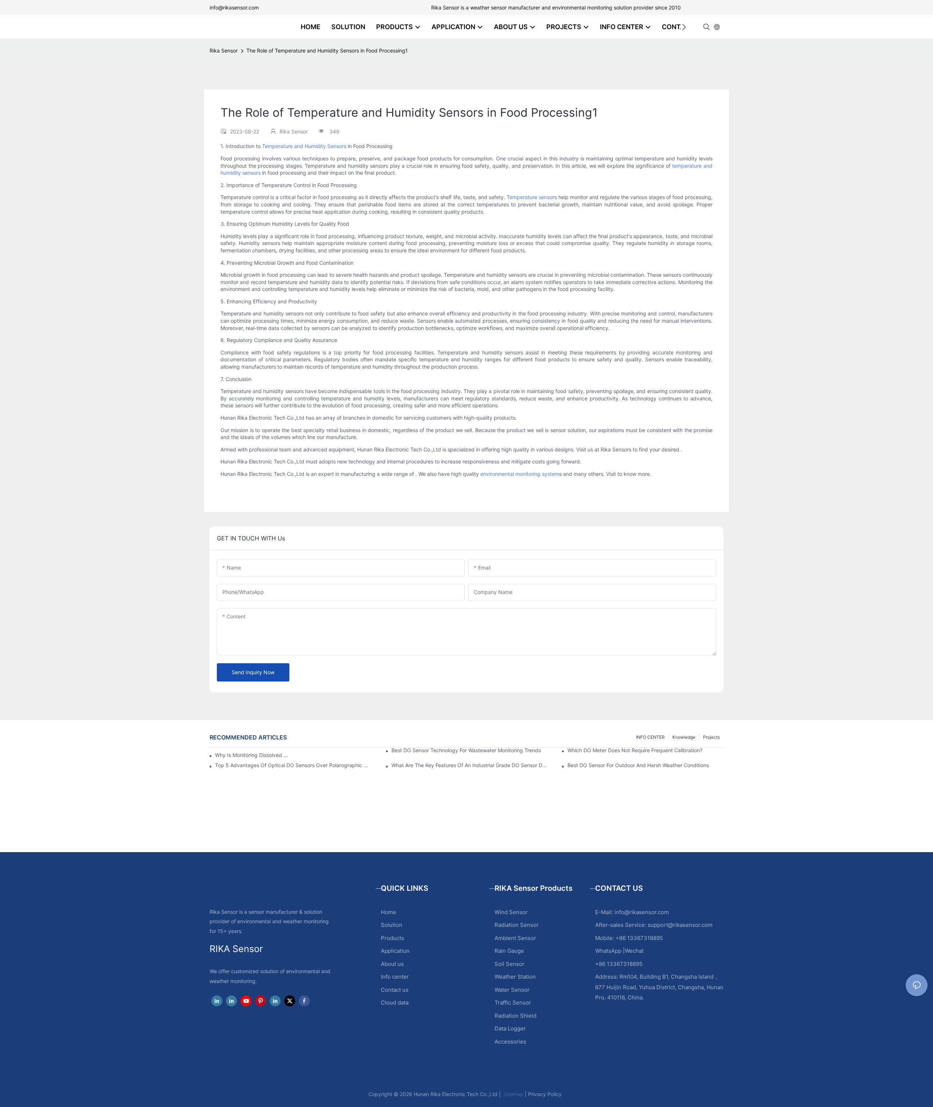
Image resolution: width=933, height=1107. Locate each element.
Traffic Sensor (513, 1002)
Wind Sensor (511, 912)
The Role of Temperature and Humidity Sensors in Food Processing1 (327, 50)
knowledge (683, 737)
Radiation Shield (515, 1015)
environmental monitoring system (519, 474)
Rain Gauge (509, 950)
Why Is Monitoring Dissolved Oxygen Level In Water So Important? (253, 755)
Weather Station (515, 976)
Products (392, 938)
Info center (395, 976)
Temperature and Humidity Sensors (304, 146)
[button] (684, 27)
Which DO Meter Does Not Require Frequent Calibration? (634, 750)
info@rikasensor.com (234, 7)
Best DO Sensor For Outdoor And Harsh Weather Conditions (638, 765)
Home (388, 912)
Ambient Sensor (515, 938)
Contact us (395, 989)
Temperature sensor (530, 197)
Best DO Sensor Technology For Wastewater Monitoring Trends (466, 750)
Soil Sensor (509, 963)
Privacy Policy (545, 1094)
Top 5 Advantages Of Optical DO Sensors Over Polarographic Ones (293, 765)
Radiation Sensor (517, 924)
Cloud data (395, 1002)
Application (395, 950)
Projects (711, 737)
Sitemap (512, 1094)
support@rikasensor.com (680, 924)
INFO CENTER (650, 737)
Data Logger (510, 1028)
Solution (391, 924)
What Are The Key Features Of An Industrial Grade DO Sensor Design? (469, 765)
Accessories (510, 1041)
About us (392, 963)
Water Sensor (512, 989)
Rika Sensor (224, 50)
